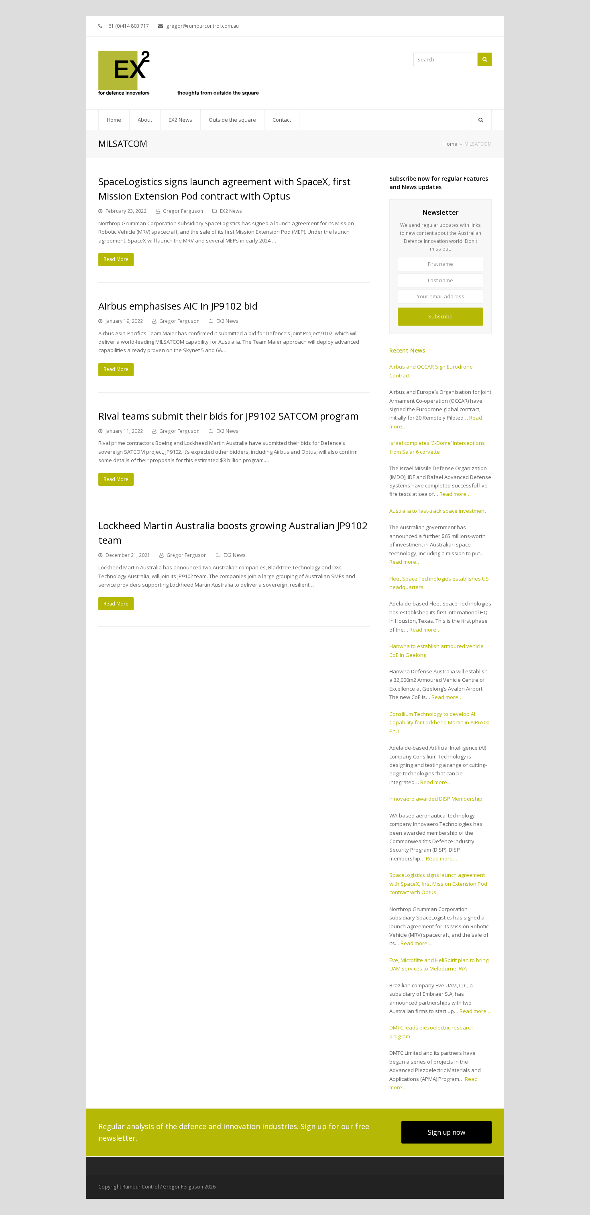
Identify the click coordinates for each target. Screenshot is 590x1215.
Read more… (455, 493)
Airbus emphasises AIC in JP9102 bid (178, 305)
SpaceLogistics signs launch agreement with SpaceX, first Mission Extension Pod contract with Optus (438, 883)
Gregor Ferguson (183, 211)
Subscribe (440, 316)
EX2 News (231, 211)
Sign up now (446, 1132)
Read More (116, 259)
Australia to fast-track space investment (437, 510)
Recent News (407, 350)
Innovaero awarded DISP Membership (435, 798)
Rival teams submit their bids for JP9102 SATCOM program (228, 415)
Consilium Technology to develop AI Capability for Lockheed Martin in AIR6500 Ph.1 (439, 722)
